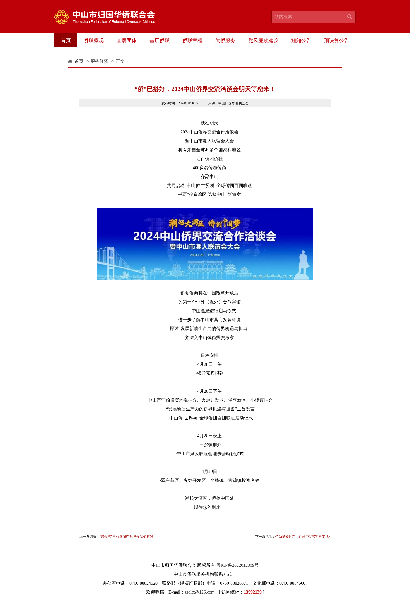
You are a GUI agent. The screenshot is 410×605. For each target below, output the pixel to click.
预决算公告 (336, 40)
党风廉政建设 (263, 40)
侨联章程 (192, 40)
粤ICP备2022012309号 (237, 565)
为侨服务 (225, 40)
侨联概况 (94, 40)
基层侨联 (159, 40)
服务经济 (99, 61)
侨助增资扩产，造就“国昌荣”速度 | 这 (303, 537)
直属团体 (127, 40)
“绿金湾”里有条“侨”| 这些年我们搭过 (126, 537)
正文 (120, 61)
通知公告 (301, 40)
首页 (66, 40)
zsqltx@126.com (199, 592)
